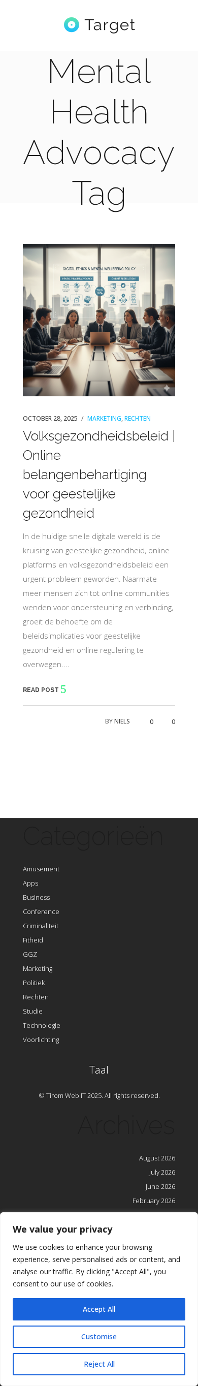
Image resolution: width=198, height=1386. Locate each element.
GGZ (30, 954)
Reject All (99, 1364)
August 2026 (157, 1157)
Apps (30, 883)
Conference (41, 911)
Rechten (137, 418)
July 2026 (162, 1172)
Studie (33, 1011)
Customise (99, 1336)
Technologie (41, 1025)
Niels (122, 721)
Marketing (104, 418)
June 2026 (160, 1186)
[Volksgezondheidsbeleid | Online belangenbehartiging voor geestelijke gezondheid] (99, 320)
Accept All (99, 1309)
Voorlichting (41, 1039)
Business (36, 897)
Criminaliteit (40, 925)
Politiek (34, 982)
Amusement (41, 868)
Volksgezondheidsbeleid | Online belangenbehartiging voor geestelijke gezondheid (99, 474)
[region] (99, 1299)
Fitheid (33, 939)
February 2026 (154, 1200)
